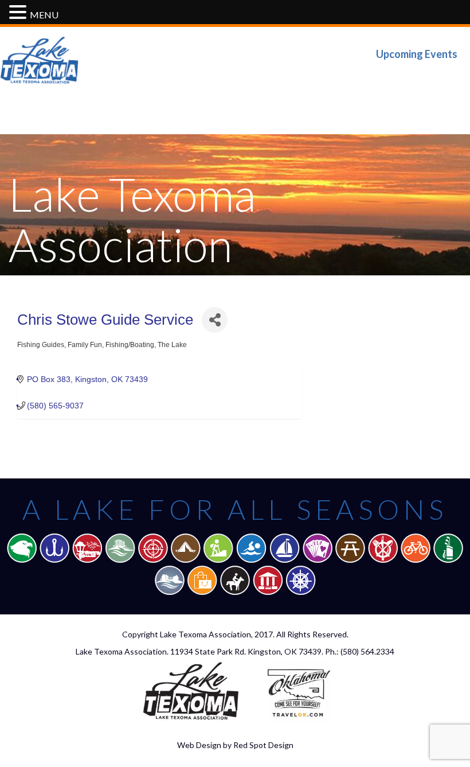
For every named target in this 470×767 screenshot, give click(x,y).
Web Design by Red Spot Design (235, 745)
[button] (19, 12)
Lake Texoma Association (205, 634)
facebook (376, 78)
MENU (44, 14)
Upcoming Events (416, 54)
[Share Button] (215, 320)
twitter (413, 78)
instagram (448, 78)
